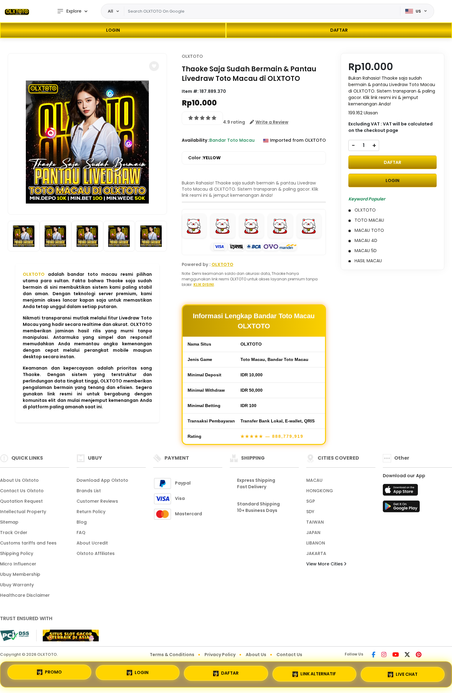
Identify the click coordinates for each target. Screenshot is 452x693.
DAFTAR (339, 30)
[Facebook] (373, 655)
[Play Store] (401, 508)
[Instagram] (384, 655)
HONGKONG (319, 491)
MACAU (314, 480)
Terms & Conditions (172, 654)
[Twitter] (407, 655)
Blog (82, 522)
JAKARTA (316, 553)
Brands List (89, 491)
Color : (204, 158)
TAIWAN (315, 522)
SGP (310, 501)
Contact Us (289, 654)
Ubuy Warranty (17, 585)
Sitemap (9, 522)
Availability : (195, 140)
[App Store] (401, 491)
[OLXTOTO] (17, 11)
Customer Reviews (97, 501)
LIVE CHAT (407, 672)
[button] (154, 66)
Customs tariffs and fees (28, 543)
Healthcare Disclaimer (25, 595)
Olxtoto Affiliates (96, 553)
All (110, 11)
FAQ (81, 532)
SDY (310, 512)
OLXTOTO (34, 274)
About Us (256, 654)
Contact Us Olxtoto (22, 491)
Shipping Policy (16, 553)
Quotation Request (21, 501)
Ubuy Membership (20, 574)
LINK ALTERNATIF (318, 672)
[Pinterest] (418, 655)
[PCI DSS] (14, 635)
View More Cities (325, 564)
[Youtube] (395, 655)
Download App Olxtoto (102, 480)
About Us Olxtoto (19, 480)
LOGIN (113, 30)
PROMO (53, 674)
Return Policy (91, 512)
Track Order (13, 532)
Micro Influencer (18, 564)
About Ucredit (92, 543)
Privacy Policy (220, 654)
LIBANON (315, 543)
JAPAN (313, 532)
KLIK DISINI (203, 284)
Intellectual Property (23, 512)
